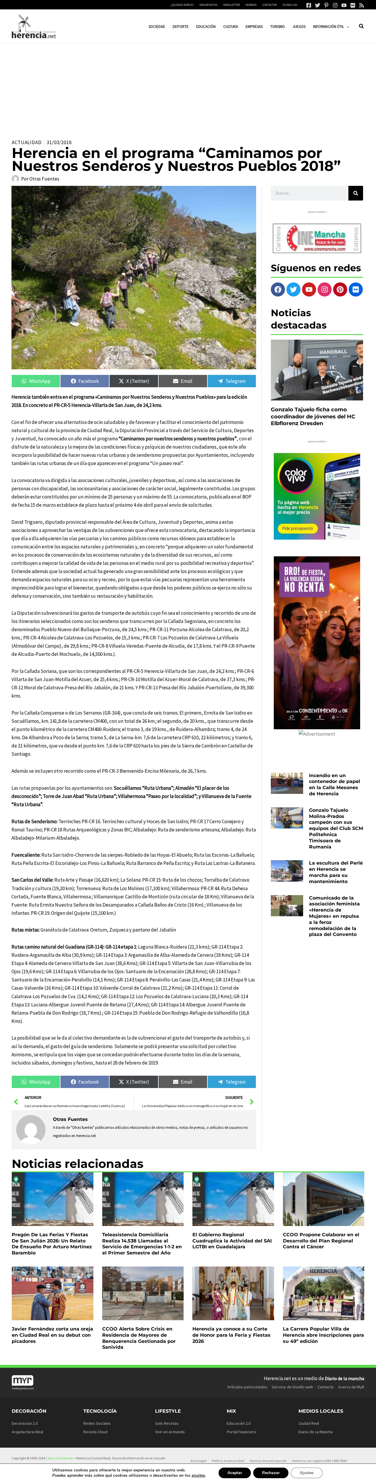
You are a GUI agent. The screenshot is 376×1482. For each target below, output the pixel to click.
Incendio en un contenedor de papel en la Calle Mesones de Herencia (334, 784)
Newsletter (231, 5)
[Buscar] (355, 193)
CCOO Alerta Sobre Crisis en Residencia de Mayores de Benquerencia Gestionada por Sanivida (139, 1338)
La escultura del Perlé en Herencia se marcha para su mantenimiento (336, 872)
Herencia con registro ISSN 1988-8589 (319, 1461)
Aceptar (234, 1473)
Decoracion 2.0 (25, 1423)
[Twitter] (317, 5)
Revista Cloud (95, 1431)
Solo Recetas (167, 1423)
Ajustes (307, 1473)
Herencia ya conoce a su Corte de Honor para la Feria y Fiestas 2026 (231, 1335)
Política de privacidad (228, 1461)
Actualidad (27, 142)
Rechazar (271, 1473)
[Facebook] (308, 5)
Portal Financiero (241, 1431)
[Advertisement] (188, 87)
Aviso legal (199, 1461)
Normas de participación (268, 1461)
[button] (346, 26)
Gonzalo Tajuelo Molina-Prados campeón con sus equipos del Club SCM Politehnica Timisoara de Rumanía (336, 828)
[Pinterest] (326, 5)
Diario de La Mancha (315, 1431)
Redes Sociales (97, 1423)
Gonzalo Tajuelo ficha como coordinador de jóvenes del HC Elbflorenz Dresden (313, 416)
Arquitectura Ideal (27, 1431)
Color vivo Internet (59, 1458)
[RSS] (361, 5)
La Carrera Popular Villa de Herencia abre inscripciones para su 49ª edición (323, 1335)
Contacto (326, 1387)
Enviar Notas (208, 5)
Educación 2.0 (239, 1423)
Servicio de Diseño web (292, 1387)
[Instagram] (335, 5)
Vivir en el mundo (170, 1431)
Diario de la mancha (344, 1378)
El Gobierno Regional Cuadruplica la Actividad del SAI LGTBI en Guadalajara (232, 1241)
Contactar (269, 5)
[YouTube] (344, 5)
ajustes (198, 1475)
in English (290, 5)
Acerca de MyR (351, 1387)
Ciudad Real (308, 1423)
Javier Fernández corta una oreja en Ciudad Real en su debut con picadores (52, 1335)
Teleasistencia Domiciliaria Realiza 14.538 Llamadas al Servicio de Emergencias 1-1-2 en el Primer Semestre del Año (142, 1244)
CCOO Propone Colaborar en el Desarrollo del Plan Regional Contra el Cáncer (321, 1241)
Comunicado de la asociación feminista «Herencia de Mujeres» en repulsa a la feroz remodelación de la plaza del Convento (334, 916)
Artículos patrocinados (247, 1387)
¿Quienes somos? (182, 5)
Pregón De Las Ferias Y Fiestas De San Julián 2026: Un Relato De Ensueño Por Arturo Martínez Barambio (52, 1244)
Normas (251, 5)
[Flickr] (352, 5)
